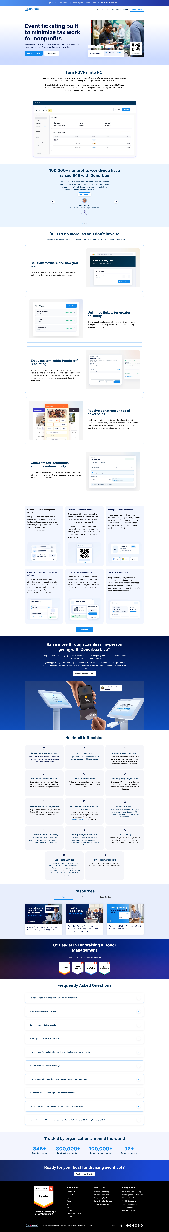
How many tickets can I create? (43, 1011)
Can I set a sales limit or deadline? (44, 1025)
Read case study (84, 194)
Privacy (69, 1210)
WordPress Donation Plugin (132, 1192)
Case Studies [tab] (105, 897)
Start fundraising (33, 53)
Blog (68, 1198)
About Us (70, 1195)
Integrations (128, 1187)
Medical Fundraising (101, 1195)
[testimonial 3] (86, 223)
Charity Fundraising (101, 1204)
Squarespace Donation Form (132, 1195)
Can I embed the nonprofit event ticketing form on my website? (56, 1106)
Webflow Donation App (130, 1204)
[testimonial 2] (84, 223)
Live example (52, 53)
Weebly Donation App (130, 1201)
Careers (69, 1201)
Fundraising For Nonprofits (104, 1198)
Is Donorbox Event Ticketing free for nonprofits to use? (53, 1093)
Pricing (96, 9)
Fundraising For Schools (103, 1201)
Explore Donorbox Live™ (84, 673)
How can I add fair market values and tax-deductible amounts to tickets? (60, 1052)
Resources (105, 9)
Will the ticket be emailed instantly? (45, 1066)
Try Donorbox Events (84, 1174)
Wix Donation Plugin (129, 1198)
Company (115, 9)
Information (73, 1187)
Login (125, 9)
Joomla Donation (128, 1207)
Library (69, 1217)
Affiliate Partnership (74, 1213)
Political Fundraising (101, 1192)
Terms (69, 1207)
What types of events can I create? (44, 1038)
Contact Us (71, 1192)
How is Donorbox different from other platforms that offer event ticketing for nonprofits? (67, 1120)
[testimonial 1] (82, 223)
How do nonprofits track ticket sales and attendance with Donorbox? (59, 1079)
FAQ (68, 1204)
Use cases (99, 1187)
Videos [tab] (85, 897)
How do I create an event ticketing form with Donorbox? (53, 998)
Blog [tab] (63, 897)
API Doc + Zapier (128, 1210)
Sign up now (137, 9)
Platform (88, 9)
